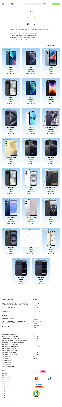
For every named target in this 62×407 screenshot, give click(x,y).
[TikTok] (10, 326)
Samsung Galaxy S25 (11, 217)
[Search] (44, 4)
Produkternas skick (36, 305)
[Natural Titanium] (10, 133)
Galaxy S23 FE (5, 387)
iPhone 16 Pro (31, 157)
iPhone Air (51, 247)
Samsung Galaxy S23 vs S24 (8, 366)
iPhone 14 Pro (35, 352)
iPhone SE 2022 (51, 97)
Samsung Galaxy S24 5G (11, 157)
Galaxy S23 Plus (5, 383)
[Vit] (8, 73)
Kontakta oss (35, 319)
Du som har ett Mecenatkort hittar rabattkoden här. (20, 39)
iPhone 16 (31, 187)
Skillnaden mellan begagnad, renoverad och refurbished (13, 342)
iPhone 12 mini (31, 97)
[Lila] (33, 73)
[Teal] (27, 193)
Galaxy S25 (4, 373)
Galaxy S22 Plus (5, 391)
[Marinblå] (7, 223)
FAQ (33, 317)
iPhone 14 (51, 67)
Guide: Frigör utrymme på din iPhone (9, 354)
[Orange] (22, 283)
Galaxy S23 (4, 381)
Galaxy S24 (4, 375)
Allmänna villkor (36, 307)
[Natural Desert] (30, 163)
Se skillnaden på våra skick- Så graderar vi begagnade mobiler (14, 340)
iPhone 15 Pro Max (11, 127)
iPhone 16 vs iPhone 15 (6, 362)
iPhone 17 (31, 247)
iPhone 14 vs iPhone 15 (6, 360)
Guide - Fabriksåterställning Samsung (9, 350)
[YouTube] (8, 326)
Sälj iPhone (35, 323)
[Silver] (51, 193)
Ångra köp (35, 313)
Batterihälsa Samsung (6, 358)
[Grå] (52, 133)
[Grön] (15, 73)
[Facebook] (2, 326)
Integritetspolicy (36, 309)
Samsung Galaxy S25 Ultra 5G (51, 187)
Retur (34, 315)
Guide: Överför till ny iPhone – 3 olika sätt (10, 344)
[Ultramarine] (9, 253)
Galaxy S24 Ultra (5, 379)
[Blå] (7, 73)
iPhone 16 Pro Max (51, 157)
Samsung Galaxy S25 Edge (31, 217)
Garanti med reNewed (37, 303)
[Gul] (54, 73)
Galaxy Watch (5, 395)
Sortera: (47, 45)
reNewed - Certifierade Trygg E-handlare (10, 336)
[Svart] (10, 73)
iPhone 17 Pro (21, 277)
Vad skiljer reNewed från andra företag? (10, 334)
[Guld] (50, 253)
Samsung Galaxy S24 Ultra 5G (51, 127)
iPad (33, 356)
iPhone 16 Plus (11, 247)
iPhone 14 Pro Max (36, 354)
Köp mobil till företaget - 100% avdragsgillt (10, 338)
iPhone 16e (51, 217)
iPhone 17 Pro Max (41, 277)
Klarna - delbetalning (37, 321)
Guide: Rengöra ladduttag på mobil (9, 352)
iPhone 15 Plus (11, 187)
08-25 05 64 (8, 317)
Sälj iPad (34, 327)
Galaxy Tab (4, 397)
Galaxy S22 (4, 389)
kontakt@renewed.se (8, 318)
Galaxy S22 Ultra (5, 393)
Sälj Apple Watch (36, 325)
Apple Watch (35, 358)
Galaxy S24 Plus (5, 377)
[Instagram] (5, 326)
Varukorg (57, 4)
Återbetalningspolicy (37, 311)
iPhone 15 (11, 97)
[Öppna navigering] (3, 4)
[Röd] (13, 73)
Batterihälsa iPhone (6, 356)
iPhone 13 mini (31, 127)
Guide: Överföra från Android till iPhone (10, 346)
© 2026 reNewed (6, 403)
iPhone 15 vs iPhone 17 (6, 364)
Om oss (34, 301)
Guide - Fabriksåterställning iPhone (9, 348)
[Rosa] (11, 73)
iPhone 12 (31, 67)
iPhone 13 (11, 67)
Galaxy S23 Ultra (5, 385)
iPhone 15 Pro (35, 344)
